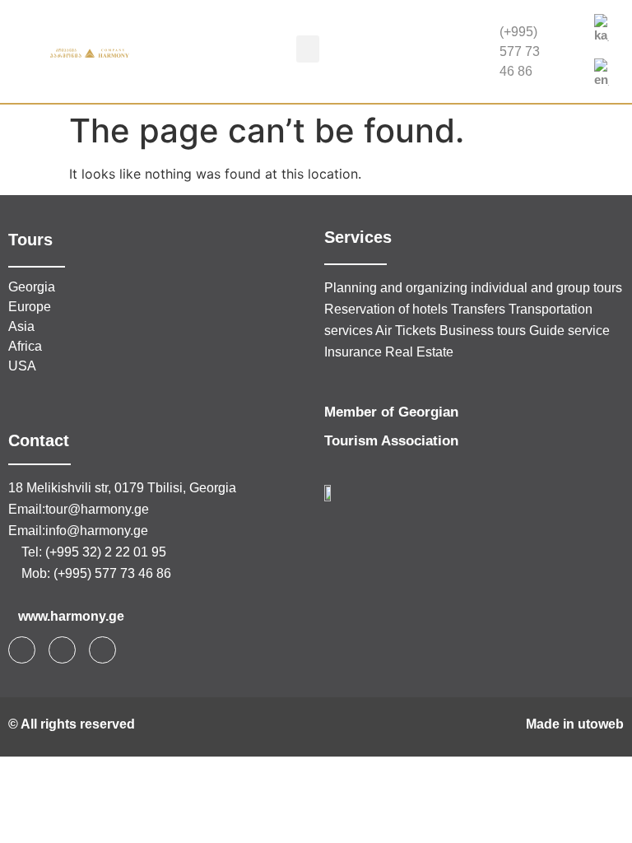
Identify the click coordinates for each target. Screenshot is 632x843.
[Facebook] (571, 35)
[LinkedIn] (571, 68)
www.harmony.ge (71, 616)
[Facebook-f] (21, 650)
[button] (307, 49)
